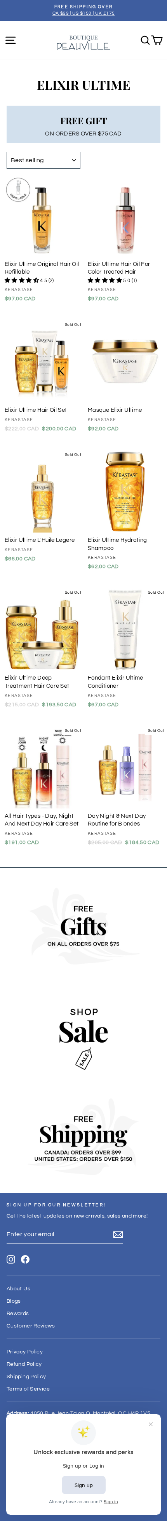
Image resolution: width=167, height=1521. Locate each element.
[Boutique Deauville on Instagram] (11, 1259)
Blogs (14, 1301)
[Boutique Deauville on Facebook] (25, 1259)
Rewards (18, 1313)
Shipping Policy (26, 1376)
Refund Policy (24, 1364)
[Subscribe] (118, 1234)
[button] (22, 280)
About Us (18, 1288)
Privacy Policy (25, 1352)
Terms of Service (28, 1389)
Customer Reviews (31, 1326)
